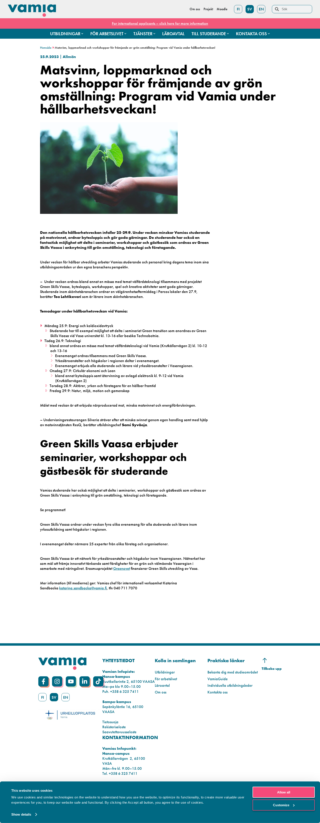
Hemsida (45, 47)
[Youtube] (71, 681)
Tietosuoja (110, 721)
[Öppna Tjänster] (154, 33)
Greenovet (121, 568)
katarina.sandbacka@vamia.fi (83, 587)
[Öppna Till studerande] (228, 33)
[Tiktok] (98, 681)
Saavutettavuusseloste (119, 731)
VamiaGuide (217, 678)
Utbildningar (165, 672)
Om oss (160, 692)
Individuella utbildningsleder (230, 685)
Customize (281, 805)
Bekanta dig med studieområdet (232, 672)
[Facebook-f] (43, 681)
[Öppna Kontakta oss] (269, 33)
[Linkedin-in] (84, 681)
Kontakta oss (217, 692)
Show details (21, 814)
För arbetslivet (166, 678)
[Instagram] (57, 681)
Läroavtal (162, 685)
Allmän (69, 56)
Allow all (283, 792)
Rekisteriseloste (114, 726)
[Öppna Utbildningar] (82, 33)
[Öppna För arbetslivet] (125, 33)
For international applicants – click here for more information (160, 23)
